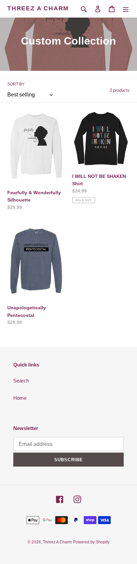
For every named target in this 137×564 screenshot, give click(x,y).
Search (21, 380)
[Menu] (126, 9)
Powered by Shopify (91, 542)
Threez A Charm (38, 8)
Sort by (16, 84)
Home (20, 398)
